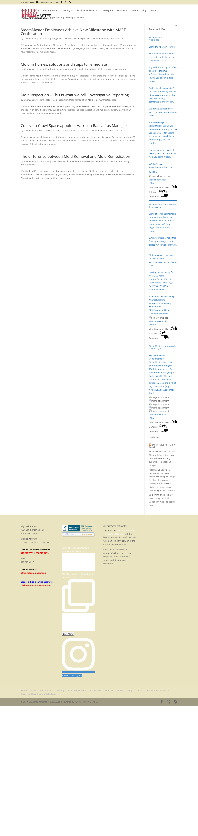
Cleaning (66, 10)
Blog (144, 10)
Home (24, 10)
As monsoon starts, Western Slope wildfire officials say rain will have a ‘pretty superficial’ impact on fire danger (162, 458)
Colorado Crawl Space (78, 130)
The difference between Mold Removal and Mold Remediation (75, 156)
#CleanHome (155, 306)
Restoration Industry (119, 161)
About (33, 10)
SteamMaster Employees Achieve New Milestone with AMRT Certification (73, 31)
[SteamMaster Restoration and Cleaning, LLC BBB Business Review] (78, 530)
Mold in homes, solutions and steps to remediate (64, 64)
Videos (134, 10)
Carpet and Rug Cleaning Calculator (66, 17)
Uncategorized (119, 69)
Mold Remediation (86, 10)
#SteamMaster (156, 296)
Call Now (153, 172)
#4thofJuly (164, 386)
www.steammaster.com (160, 167)
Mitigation (57, 38)
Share (153, 183)
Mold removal (116, 38)
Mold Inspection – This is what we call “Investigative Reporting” (75, 94)
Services (121, 10)
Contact (154, 10)
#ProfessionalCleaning (160, 303)
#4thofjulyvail (155, 389)
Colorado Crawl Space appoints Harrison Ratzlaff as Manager (74, 125)
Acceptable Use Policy (31, 17)
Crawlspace (107, 10)
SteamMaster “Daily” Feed (162, 446)
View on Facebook (157, 179)
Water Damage (28, 164)
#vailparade (168, 389)
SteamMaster (30, 38)
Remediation (102, 161)
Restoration (49, 10)
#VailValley (169, 296)
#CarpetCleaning (157, 299)
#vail (151, 393)
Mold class (68, 38)
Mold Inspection (82, 38)
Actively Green (59, 130)
